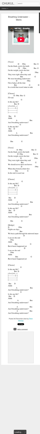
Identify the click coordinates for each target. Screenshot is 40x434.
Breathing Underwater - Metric (18, 18)
